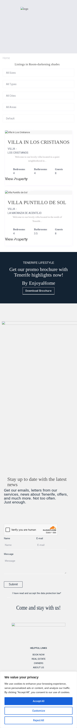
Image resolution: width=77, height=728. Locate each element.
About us (38, 667)
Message (8, 554)
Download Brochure (38, 290)
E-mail (39, 538)
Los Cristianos (18, 152)
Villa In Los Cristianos (38, 142)
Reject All (38, 720)
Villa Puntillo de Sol (37, 202)
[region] (38, 699)
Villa (11, 148)
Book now (39, 654)
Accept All (38, 701)
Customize (38, 710)
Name (7, 538)
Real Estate (38, 659)
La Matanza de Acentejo (25, 213)
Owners (38, 663)
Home (6, 58)
